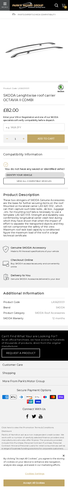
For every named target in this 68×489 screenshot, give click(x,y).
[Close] (64, 455)
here (9, 427)
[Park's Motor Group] (28, 5)
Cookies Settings (34, 473)
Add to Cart (46, 138)
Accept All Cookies (34, 482)
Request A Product (20, 353)
